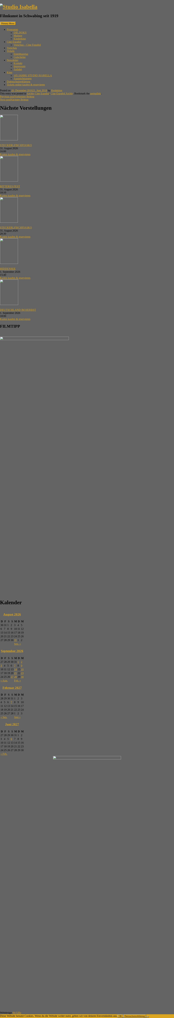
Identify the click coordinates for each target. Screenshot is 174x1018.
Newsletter (12, 60)
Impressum (19, 66)
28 (15, 676)
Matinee (18, 35)
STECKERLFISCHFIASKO (16, 145)
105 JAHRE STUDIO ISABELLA (33, 75)
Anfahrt (18, 69)
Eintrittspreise (21, 54)
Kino (9, 72)
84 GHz (17, 1012)
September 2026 (12, 651)
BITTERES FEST (10, 186)
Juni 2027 (12, 724)
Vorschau (12, 47)
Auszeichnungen (23, 78)
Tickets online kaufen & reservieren (26, 84)
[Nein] (147, 1016)
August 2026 (12, 614)
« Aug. (4, 680)
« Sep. (4, 717)
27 (12, 676)
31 (15, 640)
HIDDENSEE (8, 268)
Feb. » (17, 680)
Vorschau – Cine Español (27, 44)
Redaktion (56, 90)
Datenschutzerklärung (18, 81)
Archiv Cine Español (38, 93)
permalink (95, 93)
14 (15, 669)
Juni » (17, 717)
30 (22, 676)
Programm (12, 29)
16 (22, 669)
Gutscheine (20, 57)
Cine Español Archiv (62, 93)
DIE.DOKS (20, 32)
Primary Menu (7, 23)
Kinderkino (20, 38)
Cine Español (14, 41)
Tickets (10, 51)
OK (120, 1016)
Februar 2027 (12, 687)
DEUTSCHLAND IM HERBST (18, 309)
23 (22, 673)
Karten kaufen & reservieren (15, 154)
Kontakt (18, 63)
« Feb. (4, 753)
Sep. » (17, 643)
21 (15, 673)
